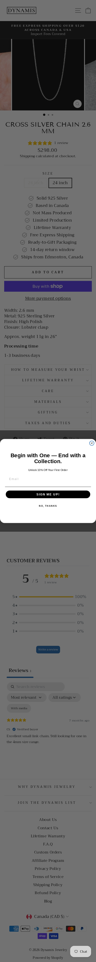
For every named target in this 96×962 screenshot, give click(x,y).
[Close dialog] (91, 443)
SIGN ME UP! (48, 494)
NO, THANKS (48, 506)
